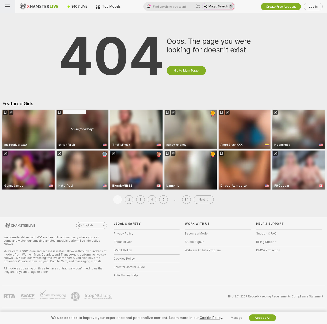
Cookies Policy (124, 258)
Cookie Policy (211, 318)
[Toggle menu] (7, 6)
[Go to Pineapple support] (76, 296)
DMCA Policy (123, 250)
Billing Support (266, 242)
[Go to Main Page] (39, 6)
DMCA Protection (268, 250)
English (88, 225)
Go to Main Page (186, 70)
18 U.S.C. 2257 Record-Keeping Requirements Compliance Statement (275, 296)
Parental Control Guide (129, 267)
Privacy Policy (123, 233)
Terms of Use (123, 242)
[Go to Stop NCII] (99, 296)
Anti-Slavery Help (126, 275)
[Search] (197, 6)
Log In (313, 6)
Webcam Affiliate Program (203, 250)
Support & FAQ (266, 233)
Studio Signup (194, 242)
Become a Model (196, 233)
